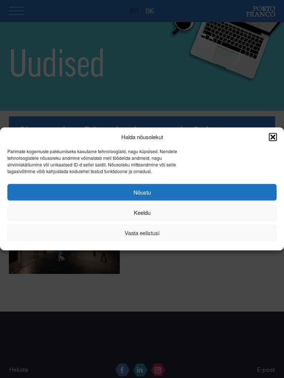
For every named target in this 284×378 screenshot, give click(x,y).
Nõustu (142, 192)
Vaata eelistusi (142, 233)
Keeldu (142, 212)
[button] (273, 137)
